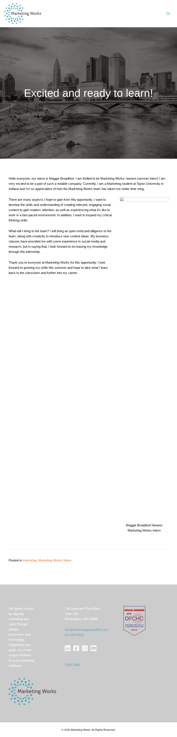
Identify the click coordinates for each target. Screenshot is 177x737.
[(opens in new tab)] (134, 620)
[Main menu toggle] (168, 13)
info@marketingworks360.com (86, 629)
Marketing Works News (54, 560)
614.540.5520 (74, 635)
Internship (29, 560)
